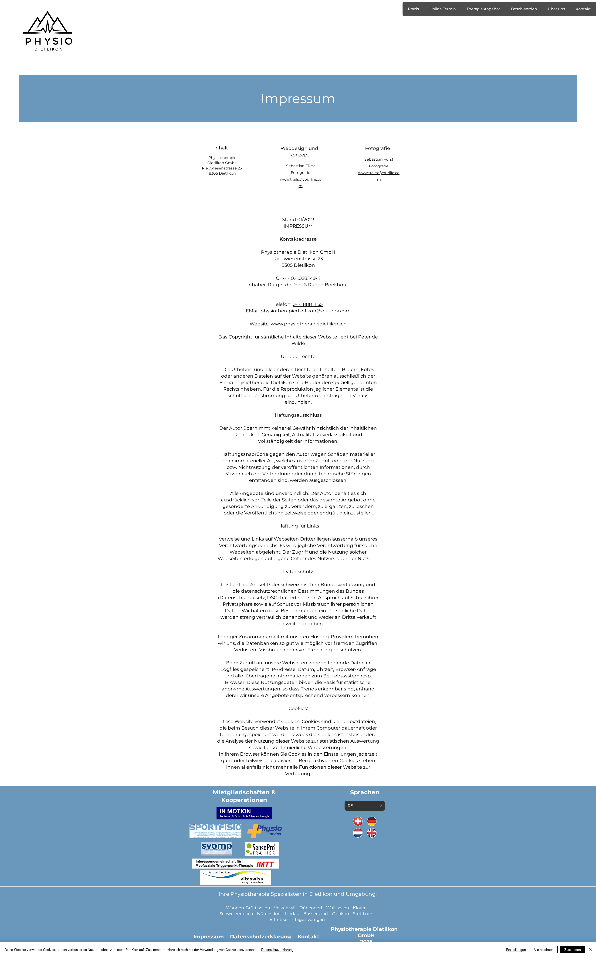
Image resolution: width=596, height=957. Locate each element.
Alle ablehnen (544, 949)
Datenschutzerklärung (277, 949)
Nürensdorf (269, 913)
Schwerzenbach (236, 913)
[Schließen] (590, 949)
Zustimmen (572, 949)
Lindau (292, 913)
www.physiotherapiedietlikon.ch (309, 324)
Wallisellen (337, 907)
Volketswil (284, 907)
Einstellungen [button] (516, 949)
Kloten (360, 907)
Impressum (208, 936)
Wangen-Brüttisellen (248, 907)
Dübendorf (311, 907)
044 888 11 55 (308, 304)
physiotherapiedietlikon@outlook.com (306, 311)
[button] (413, 9)
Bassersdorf (315, 913)
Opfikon (340, 913)
